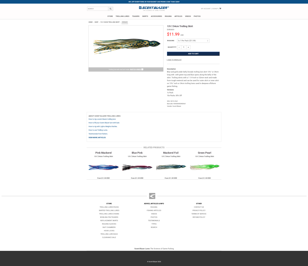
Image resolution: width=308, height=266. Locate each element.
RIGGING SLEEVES (109, 224)
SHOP (96, 22)
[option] (126, 48)
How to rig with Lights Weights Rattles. (103, 126)
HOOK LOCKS (109, 231)
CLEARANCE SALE (109, 237)
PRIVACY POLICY (198, 210)
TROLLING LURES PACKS (109, 207)
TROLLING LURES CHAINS (109, 214)
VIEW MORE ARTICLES (97, 138)
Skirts (145, 16)
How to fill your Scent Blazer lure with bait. (104, 123)
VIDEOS (154, 214)
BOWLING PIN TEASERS (109, 217)
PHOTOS (154, 217)
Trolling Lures (122, 16)
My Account (206, 9)
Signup (215, 9)
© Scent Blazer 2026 (154, 262)
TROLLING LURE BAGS (109, 234)
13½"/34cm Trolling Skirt (110, 22)
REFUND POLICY (199, 217)
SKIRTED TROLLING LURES (109, 210)
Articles (178, 16)
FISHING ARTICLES (154, 210)
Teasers (135, 16)
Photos (197, 16)
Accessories (156, 16)
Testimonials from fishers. (98, 134)
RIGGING (154, 207)
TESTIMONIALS (154, 221)
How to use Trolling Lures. (98, 130)
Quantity (172, 47)
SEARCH (154, 227)
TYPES (153, 224)
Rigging (168, 16)
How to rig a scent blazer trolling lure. (102, 119)
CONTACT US (199, 207)
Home (91, 22)
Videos (188, 16)
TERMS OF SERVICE (198, 214)
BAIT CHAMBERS (109, 227)
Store (110, 16)
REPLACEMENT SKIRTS (109, 221)
